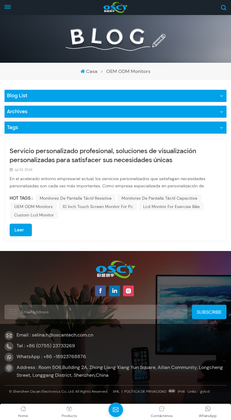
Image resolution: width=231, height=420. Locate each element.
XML (116, 391)
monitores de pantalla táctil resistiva (76, 198)
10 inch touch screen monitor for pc (98, 206)
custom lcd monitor (34, 215)
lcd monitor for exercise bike (171, 206)
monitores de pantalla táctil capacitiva (159, 198)
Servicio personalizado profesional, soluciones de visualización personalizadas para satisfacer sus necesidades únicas (103, 155)
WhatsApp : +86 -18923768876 (51, 356)
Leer (19, 230)
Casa (91, 71)
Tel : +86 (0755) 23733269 (46, 346)
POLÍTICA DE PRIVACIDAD (145, 391)
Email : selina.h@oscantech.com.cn (55, 335)
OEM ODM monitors (33, 206)
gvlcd (205, 391)
